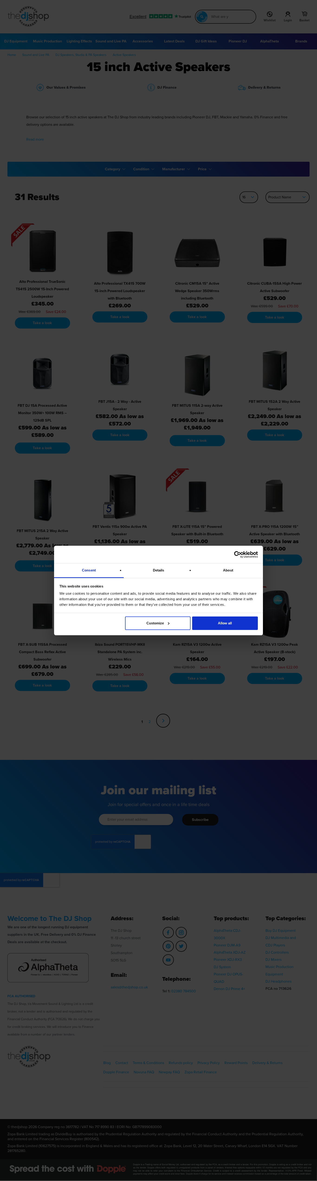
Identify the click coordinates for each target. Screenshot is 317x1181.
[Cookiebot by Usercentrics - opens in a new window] (237, 554)
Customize (155, 623)
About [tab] (228, 570)
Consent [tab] (89, 570)
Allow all (225, 623)
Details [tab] (158, 570)
